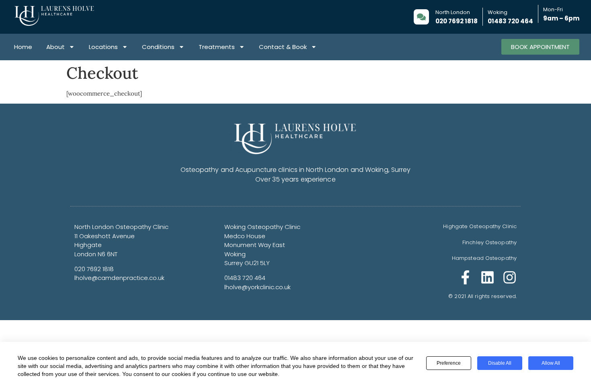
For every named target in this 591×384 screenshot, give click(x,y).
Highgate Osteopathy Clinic (480, 226)
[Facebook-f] (465, 277)
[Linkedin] (487, 277)
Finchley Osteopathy (489, 242)
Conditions (158, 47)
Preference (449, 363)
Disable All (499, 363)
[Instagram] (510, 277)
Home (23, 47)
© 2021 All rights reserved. (482, 296)
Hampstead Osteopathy (484, 258)
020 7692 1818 (456, 21)
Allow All (551, 363)
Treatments (217, 47)
